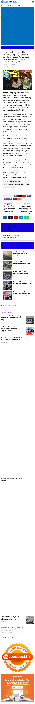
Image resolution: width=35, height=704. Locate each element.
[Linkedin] (10, 199)
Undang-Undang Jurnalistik (8, 630)
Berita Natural (19, 184)
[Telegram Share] (21, 217)
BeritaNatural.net (11, 229)
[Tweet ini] (10, 217)
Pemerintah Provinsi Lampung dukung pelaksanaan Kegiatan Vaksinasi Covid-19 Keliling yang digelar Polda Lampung (25, 208)
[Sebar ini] (5, 217)
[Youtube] (15, 199)
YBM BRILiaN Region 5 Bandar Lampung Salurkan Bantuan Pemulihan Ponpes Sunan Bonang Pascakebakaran (22, 274)
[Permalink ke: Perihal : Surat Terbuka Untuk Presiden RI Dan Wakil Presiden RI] (7, 265)
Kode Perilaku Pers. (27, 627)
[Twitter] (20, 196)
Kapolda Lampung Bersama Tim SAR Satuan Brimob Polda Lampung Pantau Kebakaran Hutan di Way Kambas (22, 254)
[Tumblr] (29, 196)
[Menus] (33, 2)
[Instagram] (6, 199)
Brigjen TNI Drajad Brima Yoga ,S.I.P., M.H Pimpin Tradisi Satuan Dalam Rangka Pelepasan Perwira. (9, 207)
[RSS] (19, 199)
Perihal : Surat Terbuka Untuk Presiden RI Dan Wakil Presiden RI (22, 262)
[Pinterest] (24, 196)
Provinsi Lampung (9, 187)
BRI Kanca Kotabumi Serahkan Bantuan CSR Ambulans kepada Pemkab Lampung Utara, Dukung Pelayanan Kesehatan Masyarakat (22, 295)
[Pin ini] (16, 217)
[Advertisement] (17, 26)
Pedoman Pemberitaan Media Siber (10, 632)
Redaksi (3, 629)
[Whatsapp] (26, 217)
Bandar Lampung (15, 181)
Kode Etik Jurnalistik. (12, 629)
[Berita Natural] (9, 1)
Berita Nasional (8, 184)
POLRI (27, 184)
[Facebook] (16, 196)
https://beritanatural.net (9, 237)
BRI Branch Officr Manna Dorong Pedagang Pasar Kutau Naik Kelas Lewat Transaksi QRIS (22, 283)
